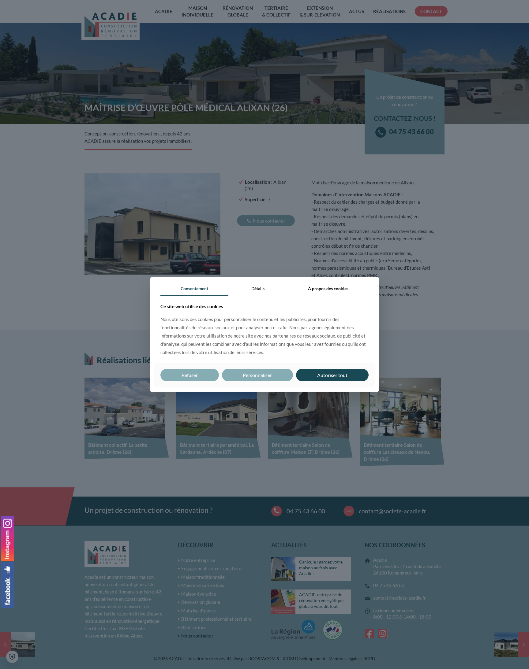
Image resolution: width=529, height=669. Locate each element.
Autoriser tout (332, 375)
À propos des (328, 288)
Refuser (190, 375)
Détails (257, 288)
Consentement (194, 288)
